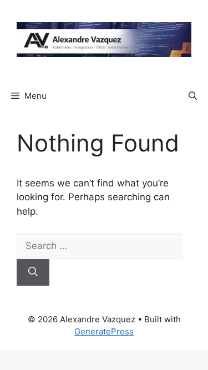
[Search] (33, 272)
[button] (192, 96)
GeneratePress (104, 331)
